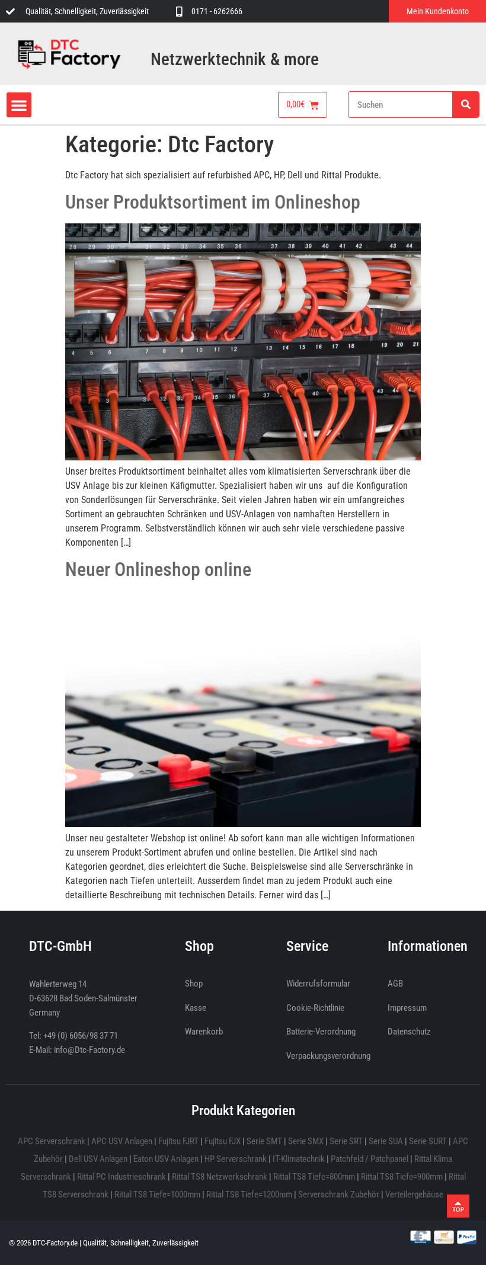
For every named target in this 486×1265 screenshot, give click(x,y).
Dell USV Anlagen (98, 1159)
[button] (19, 104)
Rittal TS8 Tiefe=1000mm (157, 1194)
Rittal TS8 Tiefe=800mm (314, 1176)
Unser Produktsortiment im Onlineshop (212, 202)
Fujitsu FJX (222, 1141)
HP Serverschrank (235, 1159)
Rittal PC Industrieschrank (121, 1176)
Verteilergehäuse (414, 1194)
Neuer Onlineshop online (158, 569)
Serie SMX (306, 1141)
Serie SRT (346, 1141)
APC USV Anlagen (121, 1141)
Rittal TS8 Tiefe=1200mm (249, 1194)
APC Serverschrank (51, 1141)
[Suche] (465, 104)
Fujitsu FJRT (178, 1141)
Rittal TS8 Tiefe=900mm (402, 1176)
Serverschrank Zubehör (338, 1194)
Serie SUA (386, 1141)
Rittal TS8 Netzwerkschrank (219, 1176)
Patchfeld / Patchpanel (369, 1159)
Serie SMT (264, 1141)
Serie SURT (428, 1141)
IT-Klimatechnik (299, 1159)
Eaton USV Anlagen (166, 1159)
